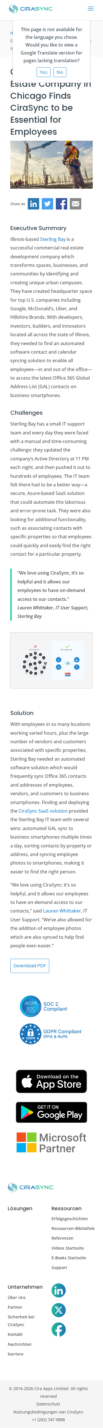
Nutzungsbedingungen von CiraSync (48, 1412)
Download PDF (29, 965)
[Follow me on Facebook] (59, 1330)
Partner (15, 1307)
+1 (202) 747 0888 (48, 1419)
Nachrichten (19, 1344)
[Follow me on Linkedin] (59, 1291)
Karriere (15, 1354)
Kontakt (15, 1334)
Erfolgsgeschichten (70, 1218)
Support (59, 1267)
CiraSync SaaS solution (43, 811)
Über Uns (17, 1297)
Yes (44, 72)
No (60, 72)
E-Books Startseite (69, 1257)
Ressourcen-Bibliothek (73, 1228)
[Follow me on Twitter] (59, 1311)
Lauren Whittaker (62, 911)
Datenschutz (48, 1404)
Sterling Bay (53, 239)
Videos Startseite (68, 1248)
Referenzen (63, 1238)
